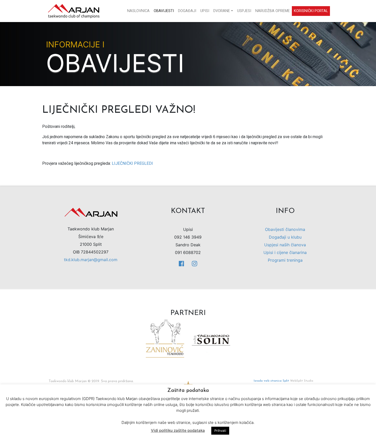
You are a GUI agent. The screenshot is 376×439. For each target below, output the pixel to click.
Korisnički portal (311, 11)
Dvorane (221, 11)
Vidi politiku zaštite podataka (178, 430)
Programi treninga (285, 260)
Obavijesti (164, 11)
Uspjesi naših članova (285, 244)
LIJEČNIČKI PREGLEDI (132, 163)
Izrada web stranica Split (271, 380)
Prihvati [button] (220, 430)
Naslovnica (138, 11)
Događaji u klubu (285, 237)
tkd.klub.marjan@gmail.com (90, 259)
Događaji (187, 11)
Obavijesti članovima (285, 229)
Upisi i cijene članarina (285, 252)
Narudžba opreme (272, 11)
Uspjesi (244, 11)
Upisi (204, 11)
